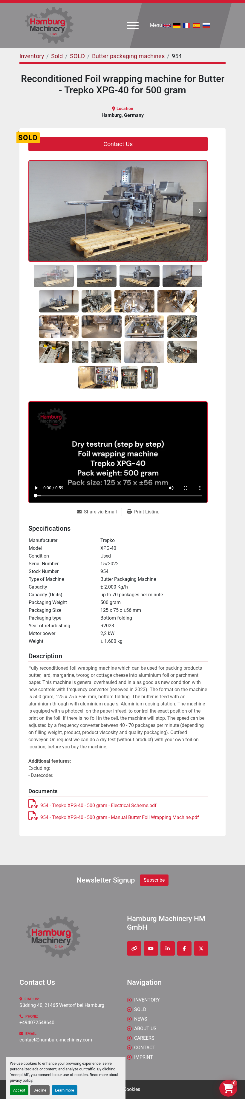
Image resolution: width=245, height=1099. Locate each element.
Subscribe (154, 880)
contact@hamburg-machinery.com (55, 1040)
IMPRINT (143, 1057)
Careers (144, 1038)
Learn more (64, 1090)
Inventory (147, 1000)
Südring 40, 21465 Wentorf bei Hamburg (61, 1005)
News (140, 1019)
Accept (19, 1090)
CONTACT (144, 1047)
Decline (39, 1090)
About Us (145, 1028)
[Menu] (133, 25)
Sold (140, 1009)
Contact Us (118, 144)
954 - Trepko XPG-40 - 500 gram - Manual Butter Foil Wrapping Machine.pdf (119, 817)
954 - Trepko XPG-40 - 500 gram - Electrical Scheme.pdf (98, 805)
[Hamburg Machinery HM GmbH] (53, 936)
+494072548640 (36, 1022)
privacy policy (21, 1080)
